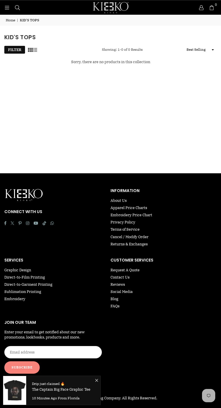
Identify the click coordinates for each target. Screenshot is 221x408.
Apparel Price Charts (128, 207)
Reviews (117, 284)
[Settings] (201, 7)
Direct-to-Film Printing (24, 277)
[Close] (96, 380)
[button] (211, 7)
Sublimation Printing (22, 291)
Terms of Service (125, 229)
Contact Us (119, 277)
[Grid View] (30, 49)
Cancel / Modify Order (129, 236)
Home (10, 20)
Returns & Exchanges (129, 244)
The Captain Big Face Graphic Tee (61, 389)
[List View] (35, 49)
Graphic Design (17, 270)
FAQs (114, 306)
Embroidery (14, 298)
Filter (14, 49)
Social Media (121, 291)
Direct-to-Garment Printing (28, 284)
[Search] (17, 7)
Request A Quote (125, 270)
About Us (118, 200)
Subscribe (22, 367)
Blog (114, 298)
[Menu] (7, 7)
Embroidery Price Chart (131, 215)
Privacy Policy (122, 222)
